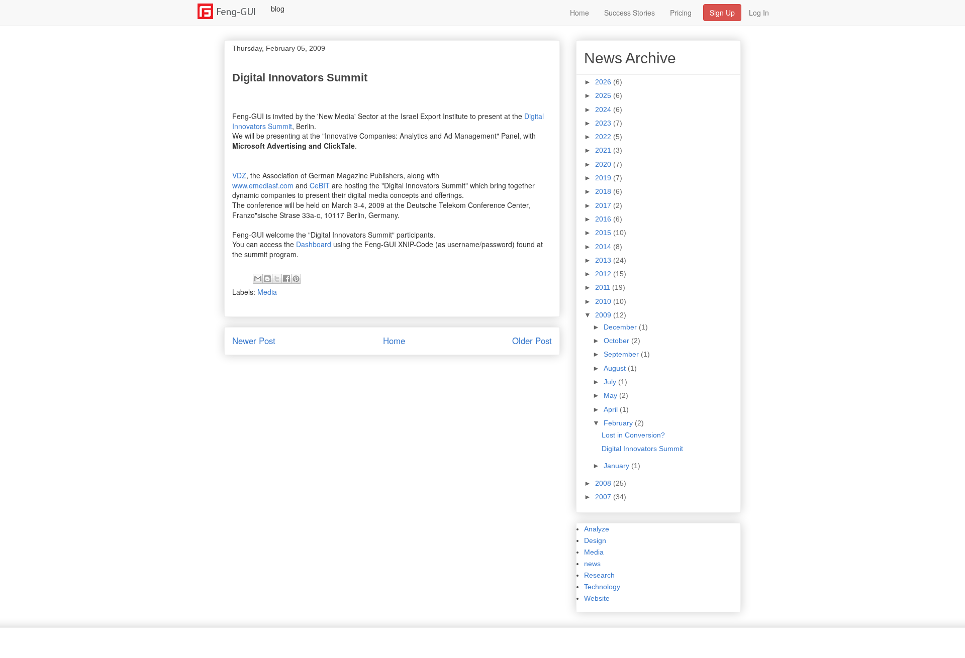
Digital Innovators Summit (642, 449)
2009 (604, 315)
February (619, 423)
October (617, 341)
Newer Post (253, 341)
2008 (604, 483)
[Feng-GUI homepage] (232, 9)
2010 (604, 301)
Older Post (532, 341)
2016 (604, 219)
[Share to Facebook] (286, 279)
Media (267, 292)
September (622, 354)
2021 (604, 150)
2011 (603, 287)
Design (595, 540)
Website (597, 598)
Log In (759, 13)
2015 (604, 233)
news (592, 564)
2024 (604, 109)
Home (579, 13)
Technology (602, 587)
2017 (604, 205)
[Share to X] (277, 279)
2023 (604, 123)
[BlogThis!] (267, 279)
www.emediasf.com (263, 185)
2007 (604, 497)
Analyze (596, 529)
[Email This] (258, 279)
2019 (604, 178)
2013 (604, 260)
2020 (604, 164)
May (611, 395)
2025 (604, 95)
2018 (604, 191)
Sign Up (722, 13)
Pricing (681, 13)
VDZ (239, 175)
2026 (604, 82)
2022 (604, 137)
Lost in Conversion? (633, 435)
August (616, 368)
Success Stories (629, 13)
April (612, 409)
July (611, 382)
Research (599, 575)
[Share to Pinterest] (296, 279)
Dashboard (313, 244)
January (617, 466)
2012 (604, 274)
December (621, 327)
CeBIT (320, 185)
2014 (604, 247)
